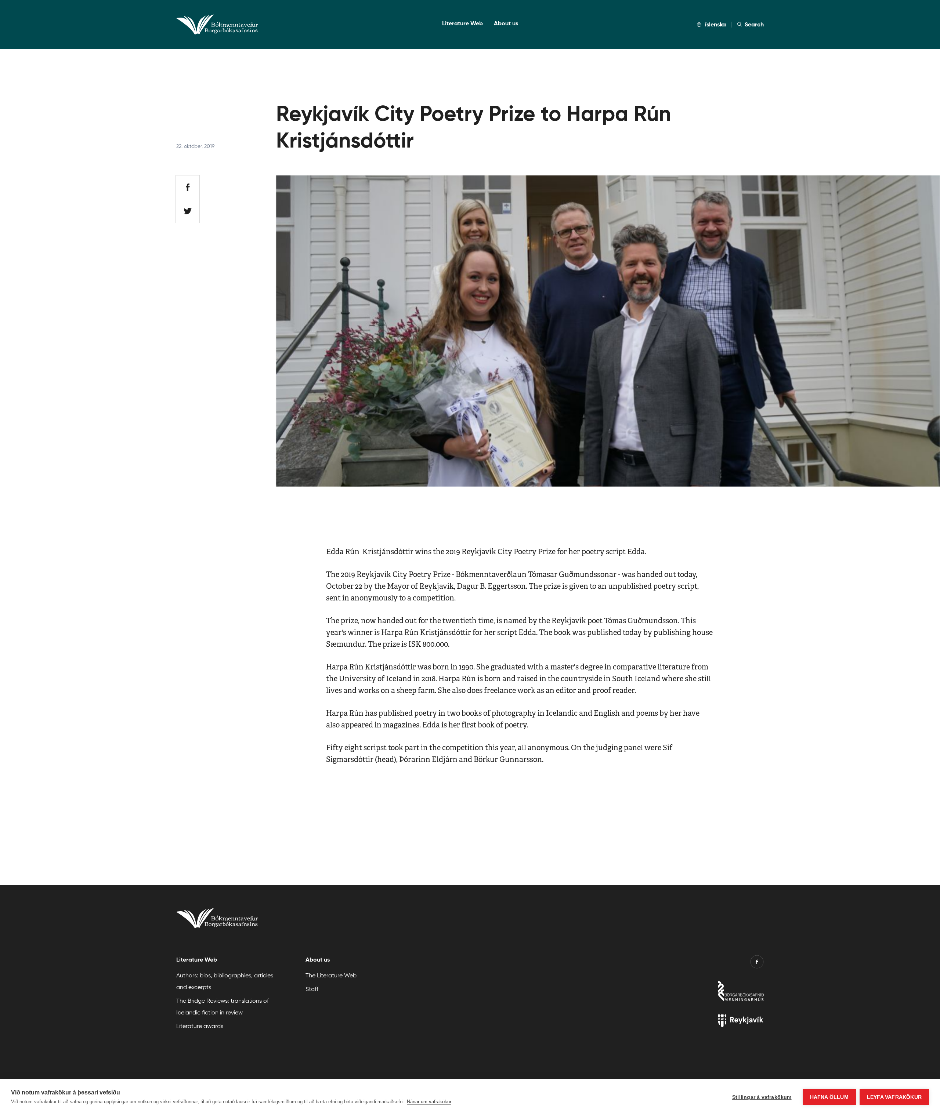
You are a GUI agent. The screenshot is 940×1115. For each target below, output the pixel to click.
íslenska (715, 24)
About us (506, 23)
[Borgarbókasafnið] (694, 993)
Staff (312, 988)
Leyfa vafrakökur (894, 1097)
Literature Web (462, 23)
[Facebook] (187, 187)
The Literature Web (331, 974)
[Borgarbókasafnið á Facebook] (757, 963)
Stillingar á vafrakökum (762, 1097)
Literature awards (199, 1025)
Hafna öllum (829, 1097)
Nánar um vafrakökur (429, 1101)
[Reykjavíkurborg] (694, 1022)
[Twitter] (187, 211)
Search (754, 24)
